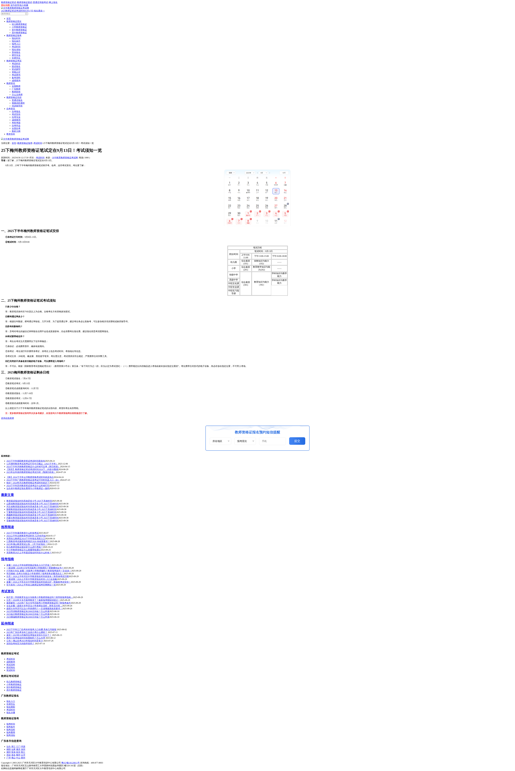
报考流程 (10, 729)
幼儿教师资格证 (19, 24)
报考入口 (16, 44)
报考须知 (10, 735)
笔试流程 (10, 664)
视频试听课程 (18, 103)
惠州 (23, 758)
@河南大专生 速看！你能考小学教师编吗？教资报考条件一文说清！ (38, 571)
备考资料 (16, 78)
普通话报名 (17, 100)
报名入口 (10, 701)
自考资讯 (10, 109)
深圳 (23, 749)
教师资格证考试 (13, 61)
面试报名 (16, 66)
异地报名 (16, 52)
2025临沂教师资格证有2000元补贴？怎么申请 (27, 614)
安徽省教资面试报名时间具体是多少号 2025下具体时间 (32, 520)
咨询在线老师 (7, 418)
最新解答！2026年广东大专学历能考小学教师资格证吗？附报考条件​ (38, 603)
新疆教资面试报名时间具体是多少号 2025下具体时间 (31, 509)
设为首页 (15, 5)
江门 (18, 746)
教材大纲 (16, 131)
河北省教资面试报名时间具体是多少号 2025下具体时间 (32, 506)
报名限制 (10, 707)
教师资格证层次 (13, 21)
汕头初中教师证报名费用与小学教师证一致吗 (27, 488)
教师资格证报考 (13, 35)
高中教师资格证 (19, 33)
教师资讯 (10, 83)
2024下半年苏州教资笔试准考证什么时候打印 (27, 485)
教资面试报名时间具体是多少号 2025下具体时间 (29, 501)
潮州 (8, 752)
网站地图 (5, 5)
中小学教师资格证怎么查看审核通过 (23, 550)
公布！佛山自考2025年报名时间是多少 (24, 641)
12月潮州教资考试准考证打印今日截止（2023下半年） (32, 464)
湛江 (13, 746)
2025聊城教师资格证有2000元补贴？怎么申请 (27, 617)
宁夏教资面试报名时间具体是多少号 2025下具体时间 (31, 512)
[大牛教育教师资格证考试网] (15, 8)
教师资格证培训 (13, 97)
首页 (8, 18)
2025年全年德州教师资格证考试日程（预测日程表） (31, 472)
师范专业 (16, 55)
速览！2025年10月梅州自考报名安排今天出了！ (29, 635)
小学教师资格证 (19, 27)
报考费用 (10, 732)
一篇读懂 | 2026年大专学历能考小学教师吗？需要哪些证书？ (35, 568)
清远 (8, 755)
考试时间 (16, 47)
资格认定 (16, 72)
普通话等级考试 (40, 2)
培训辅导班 (17, 106)
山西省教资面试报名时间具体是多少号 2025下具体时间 (32, 504)
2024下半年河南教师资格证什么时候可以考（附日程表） (33, 466)
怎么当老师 (17, 94)
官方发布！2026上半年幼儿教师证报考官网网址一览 (31, 585)
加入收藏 (24, 5)
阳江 (23, 752)
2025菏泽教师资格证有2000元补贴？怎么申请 (27, 611)
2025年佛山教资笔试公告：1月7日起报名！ (26, 544)
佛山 (13, 758)
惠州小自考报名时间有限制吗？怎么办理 (25, 638)
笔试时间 (10, 670)
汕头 (8, 746)
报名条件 (16, 41)
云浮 (23, 755)
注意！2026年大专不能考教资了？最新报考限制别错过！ (33, 600)
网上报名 (53, 2)
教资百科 (10, 134)
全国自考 (16, 128)
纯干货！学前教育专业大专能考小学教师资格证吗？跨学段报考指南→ (39, 597)
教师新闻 (16, 92)
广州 (8, 758)
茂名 (13, 755)
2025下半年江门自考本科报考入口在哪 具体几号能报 (31, 629)
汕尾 (13, 749)
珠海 (13, 752)
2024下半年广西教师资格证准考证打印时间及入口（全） (33, 480)
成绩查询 (16, 80)
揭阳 (8, 749)
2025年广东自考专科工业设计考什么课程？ (26, 632)
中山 (18, 758)
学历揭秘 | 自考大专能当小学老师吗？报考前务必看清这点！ (35, 573)
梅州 (18, 755)
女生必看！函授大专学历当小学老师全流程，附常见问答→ (34, 606)
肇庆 (18, 749)
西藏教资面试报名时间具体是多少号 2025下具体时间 (31, 515)
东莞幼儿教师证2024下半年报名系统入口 (25, 538)
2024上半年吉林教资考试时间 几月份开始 (26, 536)
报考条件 (10, 727)
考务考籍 (16, 123)
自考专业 (16, 117)
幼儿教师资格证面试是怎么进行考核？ (24, 547)
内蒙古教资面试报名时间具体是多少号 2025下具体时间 (32, 518)
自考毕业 (16, 125)
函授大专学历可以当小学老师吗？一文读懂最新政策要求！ (34, 608)
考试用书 (16, 75)
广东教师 (16, 89)
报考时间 (10, 724)
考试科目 (16, 63)
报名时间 (16, 38)
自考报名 (16, 111)
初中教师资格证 (19, 30)
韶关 (18, 752)
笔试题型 (16, 69)
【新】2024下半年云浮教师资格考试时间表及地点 (30, 477)
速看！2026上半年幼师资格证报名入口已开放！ (29, 565)
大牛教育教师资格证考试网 (65, 157)
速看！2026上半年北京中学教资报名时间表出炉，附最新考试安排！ (38, 582)
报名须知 (16, 49)
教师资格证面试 (24, 2)
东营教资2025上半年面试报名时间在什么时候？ (29, 552)
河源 (23, 746)
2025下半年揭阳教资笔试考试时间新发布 (25, 461)
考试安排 (16, 114)
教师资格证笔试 (8, 2)
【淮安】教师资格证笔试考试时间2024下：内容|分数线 (32, 469)
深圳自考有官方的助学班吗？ (20, 643)
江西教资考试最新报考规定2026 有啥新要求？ (28, 541)
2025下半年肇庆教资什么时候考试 (22, 533)
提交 (297, 441)
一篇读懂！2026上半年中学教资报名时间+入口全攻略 (31, 579)
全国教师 (16, 86)
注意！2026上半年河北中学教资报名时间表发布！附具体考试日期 (37, 576)
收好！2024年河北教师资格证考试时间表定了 (27, 483)
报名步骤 (10, 712)
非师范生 (16, 58)
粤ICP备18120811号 (70, 763)
